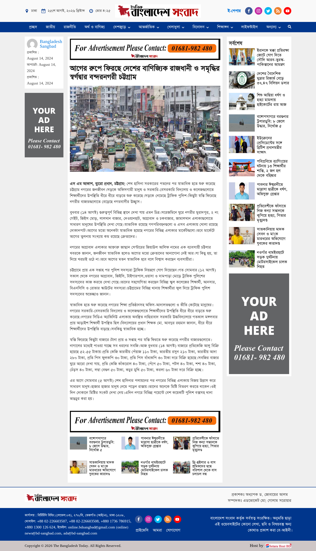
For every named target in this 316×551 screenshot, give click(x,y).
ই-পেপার (234, 11)
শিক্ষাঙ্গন (223, 27)
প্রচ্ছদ (33, 27)
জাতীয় (50, 27)
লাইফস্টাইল (249, 27)
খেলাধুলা (173, 27)
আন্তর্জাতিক (147, 27)
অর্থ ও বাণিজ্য (94, 27)
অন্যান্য (271, 27)
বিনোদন (198, 27)
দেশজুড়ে (119, 27)
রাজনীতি (70, 27)
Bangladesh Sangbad (51, 44)
